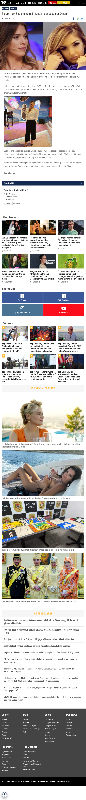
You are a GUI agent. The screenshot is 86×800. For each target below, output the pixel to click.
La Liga (47, 732)
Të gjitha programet (9, 767)
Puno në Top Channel (30, 761)
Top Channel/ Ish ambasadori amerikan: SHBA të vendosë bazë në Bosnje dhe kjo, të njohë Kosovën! (70, 377)
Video (16, 2)
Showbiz (69, 719)
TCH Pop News (63, 300)
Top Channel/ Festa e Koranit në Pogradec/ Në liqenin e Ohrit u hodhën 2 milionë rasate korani (69, 347)
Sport (23, 2)
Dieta (68, 732)
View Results (16, 203)
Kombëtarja (49, 719)
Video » (8, 323)
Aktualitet (5, 726)
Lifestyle (69, 722)
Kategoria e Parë (50, 726)
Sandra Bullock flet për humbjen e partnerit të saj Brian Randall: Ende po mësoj (13, 276)
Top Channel (22, 300)
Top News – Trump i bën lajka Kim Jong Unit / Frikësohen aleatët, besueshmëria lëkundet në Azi (14, 377)
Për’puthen (6, 755)
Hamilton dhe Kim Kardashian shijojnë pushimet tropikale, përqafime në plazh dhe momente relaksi (41, 244)
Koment (26, 722)
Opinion (26, 719)
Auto (25, 732)
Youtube (52, 2)
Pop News (32, 2)
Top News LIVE (63, 2)
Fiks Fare (5, 761)
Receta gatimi (71, 735)
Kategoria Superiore (52, 722)
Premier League (50, 729)
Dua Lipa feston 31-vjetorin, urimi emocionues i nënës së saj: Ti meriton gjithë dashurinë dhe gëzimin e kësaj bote (15, 244)
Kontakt (26, 758)
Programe (42, 2)
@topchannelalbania (22, 312)
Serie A (47, 735)
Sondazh (9, 183)
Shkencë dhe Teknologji (31, 729)
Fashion (69, 726)
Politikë (4, 719)
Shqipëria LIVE (7, 758)
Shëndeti (69, 729)
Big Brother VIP (7, 751)
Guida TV (5, 770)
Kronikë (4, 722)
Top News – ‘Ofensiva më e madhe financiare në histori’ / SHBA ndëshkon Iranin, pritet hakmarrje (43, 375)
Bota (25, 714)
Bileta (25, 755)
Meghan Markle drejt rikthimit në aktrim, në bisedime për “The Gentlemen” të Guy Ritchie (42, 276)
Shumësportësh (50, 738)
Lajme (10, 2)
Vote (8, 203)
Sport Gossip (49, 741)
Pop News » (11, 217)
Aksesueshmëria (29, 769)
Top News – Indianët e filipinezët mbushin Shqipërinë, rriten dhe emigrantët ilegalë (12, 347)
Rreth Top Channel (29, 751)
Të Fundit (13, 8)
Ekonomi (5, 729)
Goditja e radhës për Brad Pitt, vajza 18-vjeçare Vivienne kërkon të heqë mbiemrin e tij (70, 243)
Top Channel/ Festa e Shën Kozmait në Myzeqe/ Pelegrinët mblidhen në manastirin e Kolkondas (42, 347)
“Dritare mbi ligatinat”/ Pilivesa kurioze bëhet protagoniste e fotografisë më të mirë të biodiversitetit (71, 276)
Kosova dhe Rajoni (29, 726)
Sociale (4, 732)
